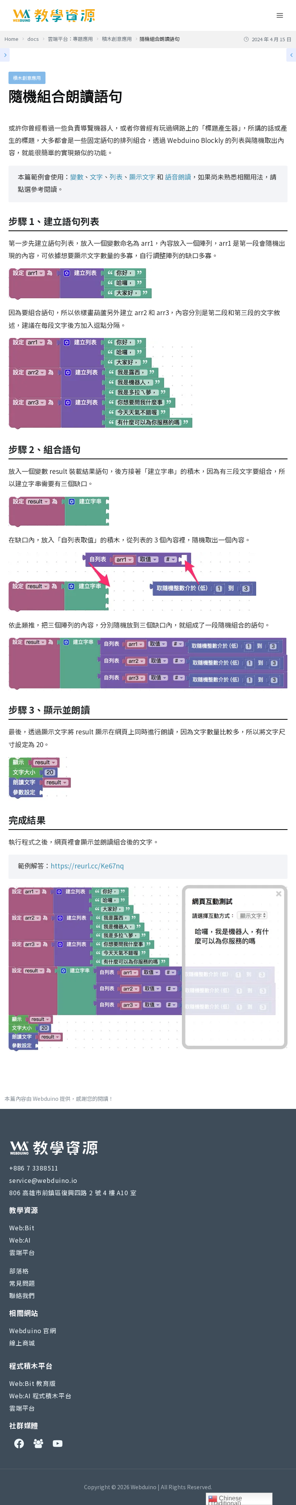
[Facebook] (19, 1443)
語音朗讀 (178, 176)
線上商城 (22, 1342)
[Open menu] (279, 15)
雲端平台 (22, 1252)
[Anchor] (103, 221)
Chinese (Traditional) (225, 1500)
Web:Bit (22, 1227)
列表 (116, 176)
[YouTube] (57, 1443)
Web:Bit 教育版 (32, 1383)
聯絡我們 (22, 1295)
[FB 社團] (38, 1443)
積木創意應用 (27, 77)
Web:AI (20, 1240)
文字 (96, 176)
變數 (76, 176)
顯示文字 (142, 176)
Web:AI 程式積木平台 (40, 1395)
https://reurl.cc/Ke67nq (87, 865)
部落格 (19, 1270)
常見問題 (22, 1283)
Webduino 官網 (32, 1330)
